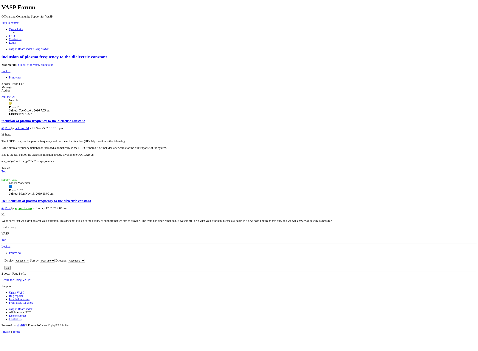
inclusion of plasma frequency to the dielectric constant (54, 56)
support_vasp (9, 179)
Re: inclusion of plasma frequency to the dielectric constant (46, 201)
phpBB (20, 325)
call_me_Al (8, 96)
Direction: (61, 260)
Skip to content (10, 22)
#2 (2, 208)
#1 (2, 128)
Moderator (47, 64)
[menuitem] (12, 35)
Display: (9, 260)
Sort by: (35, 260)
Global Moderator (28, 64)
